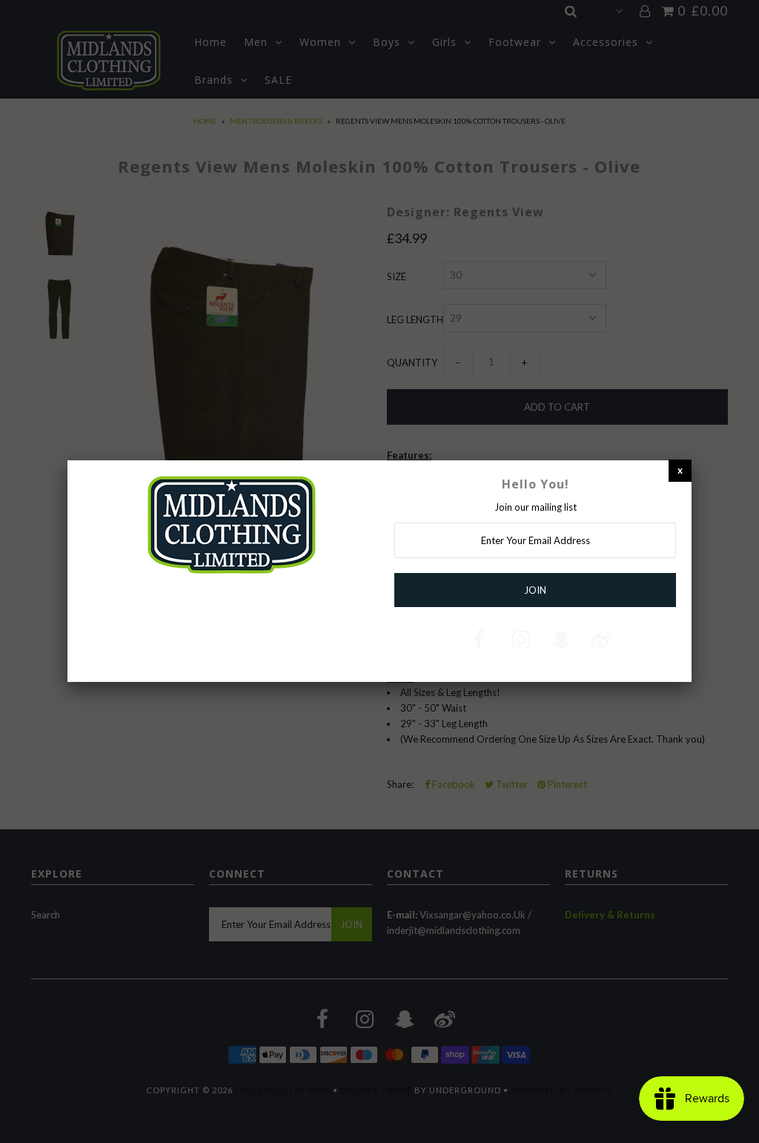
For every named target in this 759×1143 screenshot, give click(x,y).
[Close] (680, 470)
